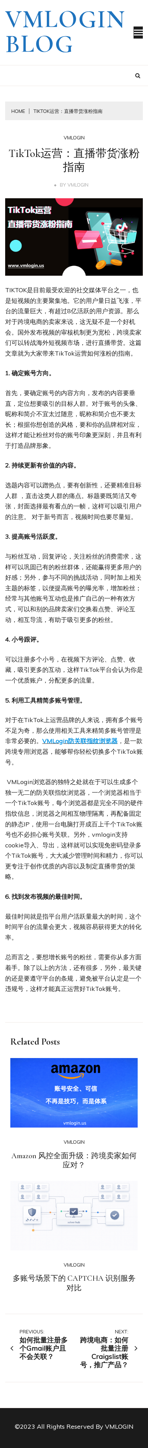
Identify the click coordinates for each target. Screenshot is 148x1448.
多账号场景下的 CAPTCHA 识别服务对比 (74, 1283)
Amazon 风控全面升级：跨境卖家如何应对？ (74, 1160)
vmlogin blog (65, 31)
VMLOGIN (77, 185)
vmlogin (74, 137)
